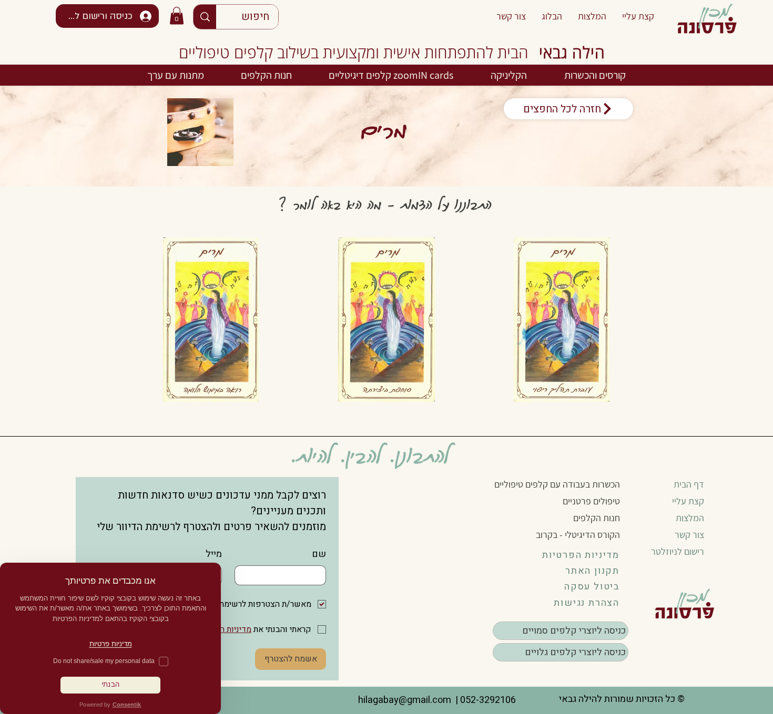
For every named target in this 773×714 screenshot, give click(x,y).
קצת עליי (688, 501)
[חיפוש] (205, 17)
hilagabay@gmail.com (403, 700)
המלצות (690, 518)
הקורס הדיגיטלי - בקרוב (578, 535)
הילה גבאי (572, 52)
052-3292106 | (483, 700)
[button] (176, 15)
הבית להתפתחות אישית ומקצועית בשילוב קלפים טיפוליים (353, 52)
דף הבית (689, 484)
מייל (214, 554)
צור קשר (689, 535)
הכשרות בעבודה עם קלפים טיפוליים (557, 484)
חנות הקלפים (596, 518)
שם (319, 554)
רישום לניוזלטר (677, 551)
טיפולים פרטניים (591, 501)
